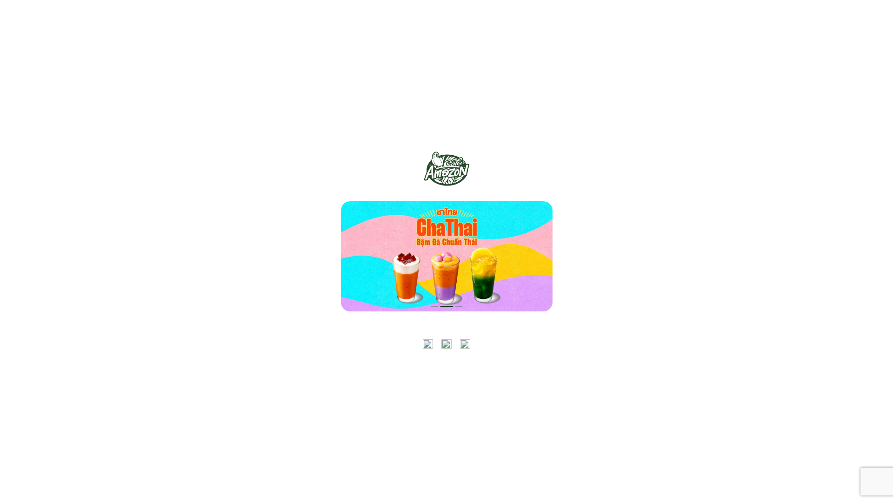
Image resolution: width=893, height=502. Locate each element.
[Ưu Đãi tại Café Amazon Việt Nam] (446, 169)
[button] (434, 306)
